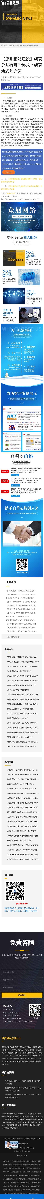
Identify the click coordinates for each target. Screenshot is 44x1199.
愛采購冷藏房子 (25, 1172)
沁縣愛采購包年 (10, 1179)
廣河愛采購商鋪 (21, 1179)
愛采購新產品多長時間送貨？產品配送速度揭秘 (24, 831)
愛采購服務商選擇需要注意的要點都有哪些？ (23, 699)
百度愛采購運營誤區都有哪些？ (18, 690)
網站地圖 (25, 1143)
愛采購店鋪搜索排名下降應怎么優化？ (20, 709)
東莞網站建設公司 (15, 45)
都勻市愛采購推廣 (19, 1190)
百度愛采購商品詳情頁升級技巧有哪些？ (21, 685)
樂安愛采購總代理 (11, 1175)
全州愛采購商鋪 (22, 1186)
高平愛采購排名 (20, 1161)
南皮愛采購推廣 (17, 1165)
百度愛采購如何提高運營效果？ (17, 616)
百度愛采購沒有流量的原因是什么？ (20, 671)
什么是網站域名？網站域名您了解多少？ (21, 788)
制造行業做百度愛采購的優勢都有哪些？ (21, 746)
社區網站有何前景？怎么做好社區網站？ (21, 598)
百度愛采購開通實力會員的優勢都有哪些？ (22, 723)
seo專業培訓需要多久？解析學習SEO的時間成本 (24, 798)
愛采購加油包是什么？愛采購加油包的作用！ (23, 662)
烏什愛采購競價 (27, 1168)
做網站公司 (11, 193)
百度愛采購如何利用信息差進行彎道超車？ (22, 657)
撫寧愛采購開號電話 (32, 1179)
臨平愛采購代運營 (11, 1186)
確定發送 (22, 995)
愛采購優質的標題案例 (33, 1190)
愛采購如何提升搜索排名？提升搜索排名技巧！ (24, 728)
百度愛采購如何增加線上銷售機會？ (20, 737)
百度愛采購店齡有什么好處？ (17, 718)
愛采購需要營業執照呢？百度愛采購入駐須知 (23, 859)
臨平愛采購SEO (33, 1186)
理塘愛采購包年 (23, 1193)
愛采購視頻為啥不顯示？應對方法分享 (20, 784)
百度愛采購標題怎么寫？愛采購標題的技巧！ (22, 620)
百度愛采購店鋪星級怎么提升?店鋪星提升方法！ (24, 742)
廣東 (25, 1155)
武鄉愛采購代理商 (25, 1183)
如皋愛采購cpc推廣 (23, 1175)
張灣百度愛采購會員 (32, 1161)
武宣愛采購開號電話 (29, 1165)
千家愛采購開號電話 (11, 1193)
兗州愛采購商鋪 (34, 1193)
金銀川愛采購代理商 (13, 1172)
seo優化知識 (28, 45)
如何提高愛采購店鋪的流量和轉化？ (20, 840)
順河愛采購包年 (17, 1168)
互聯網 (13, 1161)
